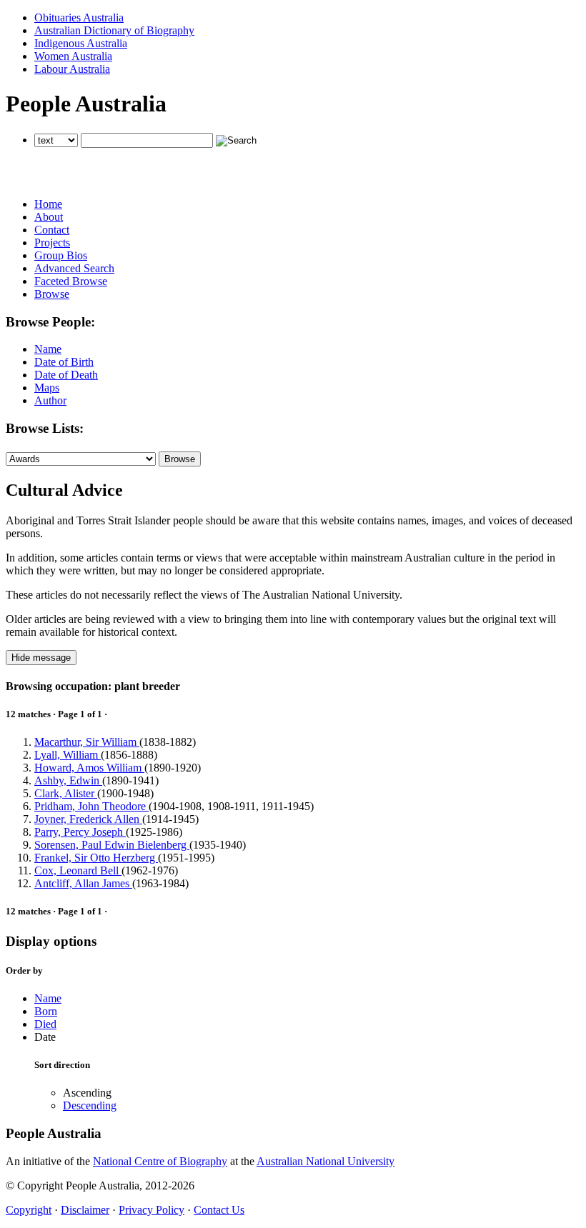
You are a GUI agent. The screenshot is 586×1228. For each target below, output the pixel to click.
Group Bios (60, 255)
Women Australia (73, 56)
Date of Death (66, 375)
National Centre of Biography (160, 1161)
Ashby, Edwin (68, 780)
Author (50, 400)
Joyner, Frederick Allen (88, 819)
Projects (52, 242)
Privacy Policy (151, 1210)
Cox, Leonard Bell (77, 870)
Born (45, 1011)
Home (48, 204)
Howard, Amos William (89, 768)
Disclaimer (85, 1210)
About (48, 217)
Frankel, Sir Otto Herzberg (96, 858)
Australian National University (325, 1161)
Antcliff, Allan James (83, 883)
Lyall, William (67, 755)
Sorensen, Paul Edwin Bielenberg (111, 845)
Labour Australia (72, 69)
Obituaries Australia (79, 17)
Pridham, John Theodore (91, 806)
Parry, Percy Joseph (80, 832)
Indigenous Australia (80, 43)
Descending (89, 1105)
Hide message (41, 657)
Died (45, 1024)
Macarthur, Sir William (86, 742)
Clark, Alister (65, 793)
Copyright (28, 1210)
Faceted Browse (70, 281)
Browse (51, 294)
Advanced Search (74, 268)
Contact (51, 230)
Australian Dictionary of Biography (114, 30)
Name (47, 349)
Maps (46, 387)
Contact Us (219, 1210)
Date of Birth (64, 362)
